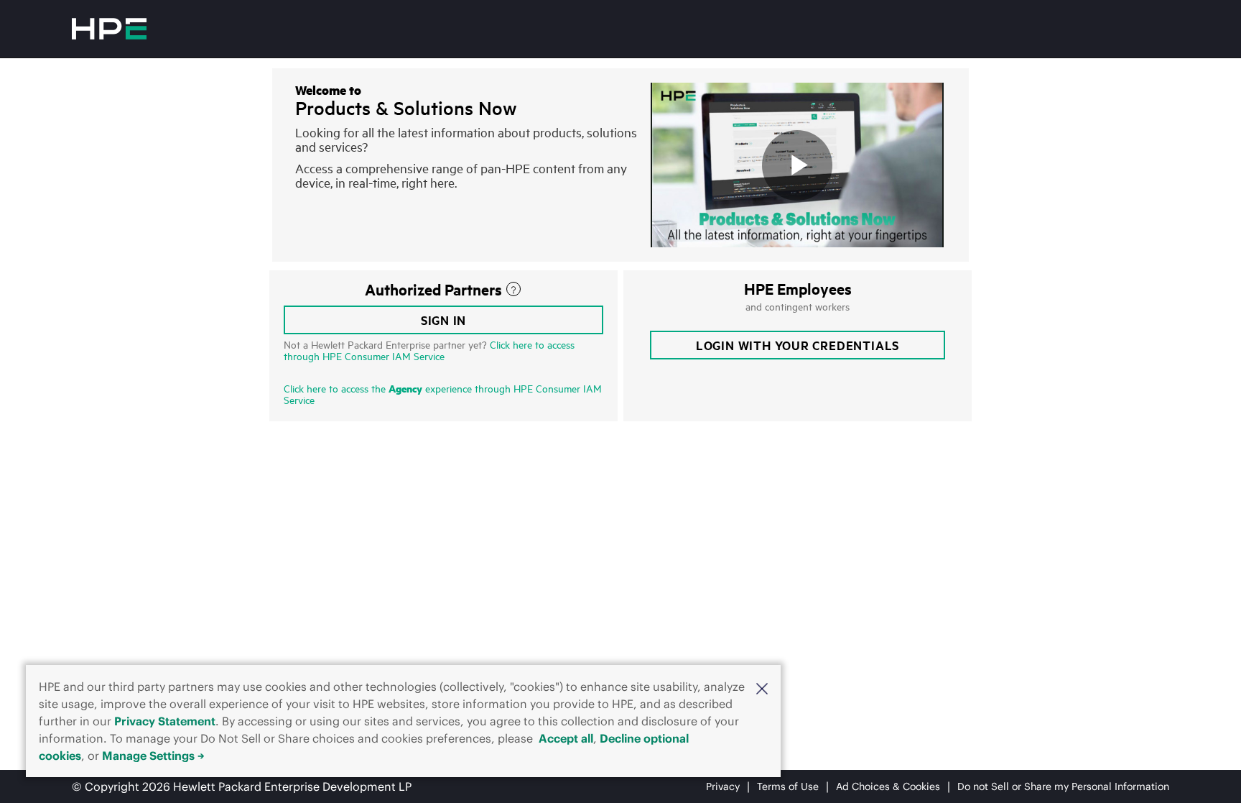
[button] (762, 687)
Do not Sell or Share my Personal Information (1063, 786)
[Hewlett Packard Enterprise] (109, 28)
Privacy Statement (164, 721)
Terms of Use (788, 786)
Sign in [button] (444, 320)
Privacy (723, 786)
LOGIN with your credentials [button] (797, 345)
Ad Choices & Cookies (888, 786)
